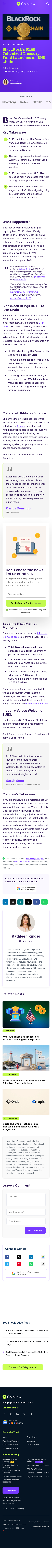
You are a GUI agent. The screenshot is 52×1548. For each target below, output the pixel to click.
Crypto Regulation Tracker (38, 1465)
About (5, 1437)
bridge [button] (6, 703)
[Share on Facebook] (36, 902)
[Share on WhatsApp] (44, 902)
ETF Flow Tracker (34, 1469)
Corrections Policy (10, 1448)
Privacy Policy (34, 1522)
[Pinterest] (24, 1414)
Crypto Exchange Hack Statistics (36, 1460)
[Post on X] (28, 902)
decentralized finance (36, 703)
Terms (46, 1522)
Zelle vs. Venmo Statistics (13, 1476)
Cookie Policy (33, 1444)
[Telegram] (31, 1414)
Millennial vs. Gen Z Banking (10, 1460)
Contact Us (11, 1490)
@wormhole (20, 279)
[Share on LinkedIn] (5, 902)
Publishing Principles (35, 858)
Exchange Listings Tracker (38, 1473)
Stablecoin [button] (13, 671)
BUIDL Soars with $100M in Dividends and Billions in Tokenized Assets (27, 1332)
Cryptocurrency (16, 44)
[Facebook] (4, 1414)
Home (5, 44)
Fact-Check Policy (22, 861)
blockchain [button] (36, 194)
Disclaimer (31, 1441)
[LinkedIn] (17, 1414)
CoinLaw (6, 1524)
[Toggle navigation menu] (6, 4)
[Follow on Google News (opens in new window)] (26, 888)
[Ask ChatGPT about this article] (13, 902)
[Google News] (24, 1422)
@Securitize (39, 276)
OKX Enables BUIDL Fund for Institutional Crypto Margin (27, 1343)
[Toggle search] (46, 4)
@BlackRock (24, 269)
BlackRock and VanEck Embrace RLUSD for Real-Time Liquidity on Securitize (27, 1353)
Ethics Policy (32, 1437)
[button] (12, 82)
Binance (21, 426)
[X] (10, 1414)
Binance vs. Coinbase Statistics (11, 1471)
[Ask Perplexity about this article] (20, 902)
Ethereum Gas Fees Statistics (11, 1466)
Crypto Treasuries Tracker (38, 1476)
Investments (9, 1031)
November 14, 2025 (20, 298)
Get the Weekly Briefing (26, 603)
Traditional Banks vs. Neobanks (11, 1481)
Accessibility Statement (40, 1527)
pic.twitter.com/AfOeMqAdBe (24, 292)
